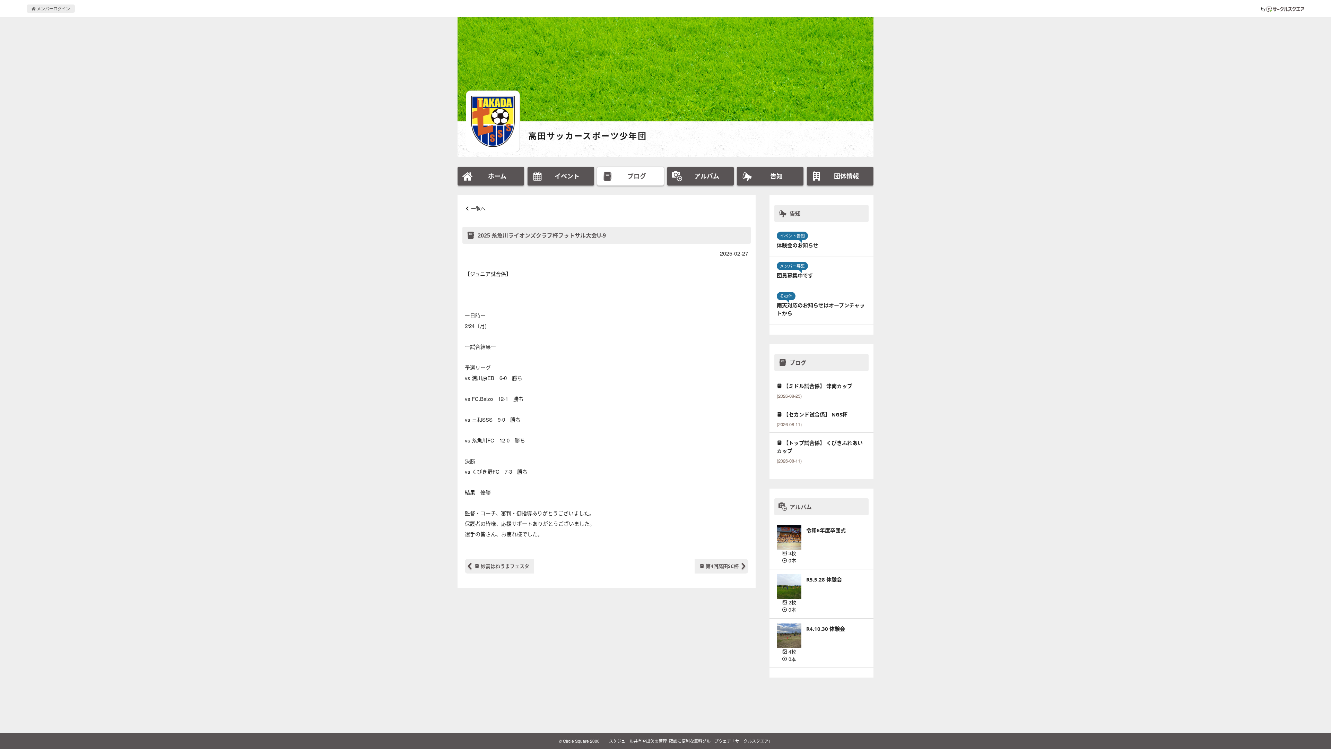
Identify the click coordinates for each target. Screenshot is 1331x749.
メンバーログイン (53, 8)
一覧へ (478, 208)
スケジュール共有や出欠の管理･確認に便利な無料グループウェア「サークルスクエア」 (691, 741)
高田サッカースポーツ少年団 (587, 135)
